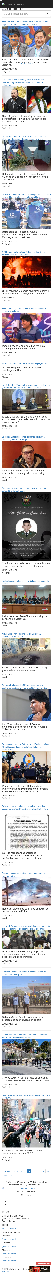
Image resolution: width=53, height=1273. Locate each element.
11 (38, 1171)
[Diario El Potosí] (13, 4)
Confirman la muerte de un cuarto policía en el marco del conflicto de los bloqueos (25, 489)
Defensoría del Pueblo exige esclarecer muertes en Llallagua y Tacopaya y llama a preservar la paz (24, 137)
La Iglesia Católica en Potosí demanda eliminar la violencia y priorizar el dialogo (23, 438)
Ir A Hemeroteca (26, 63)
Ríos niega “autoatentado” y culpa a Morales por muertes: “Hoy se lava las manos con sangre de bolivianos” (23, 82)
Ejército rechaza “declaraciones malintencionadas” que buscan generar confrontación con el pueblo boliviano (25, 807)
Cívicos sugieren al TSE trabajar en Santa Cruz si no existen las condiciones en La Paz (24, 1036)
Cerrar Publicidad (43, 1263)
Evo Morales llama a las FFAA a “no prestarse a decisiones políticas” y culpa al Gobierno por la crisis (24, 686)
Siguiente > (7, 1175)
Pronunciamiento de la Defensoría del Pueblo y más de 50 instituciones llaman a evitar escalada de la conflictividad (25, 747)
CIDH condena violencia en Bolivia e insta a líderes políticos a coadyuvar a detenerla (24, 253)
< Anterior (7, 1171)
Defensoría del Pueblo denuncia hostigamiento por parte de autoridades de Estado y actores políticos (26, 195)
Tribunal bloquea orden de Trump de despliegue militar (25, 363)
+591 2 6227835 (9, 1228)
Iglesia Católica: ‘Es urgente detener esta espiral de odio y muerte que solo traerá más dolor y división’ (26, 386)
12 (43, 1171)
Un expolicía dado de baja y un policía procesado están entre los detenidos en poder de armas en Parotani (26, 927)
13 (48, 1171)
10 (34, 1171)
